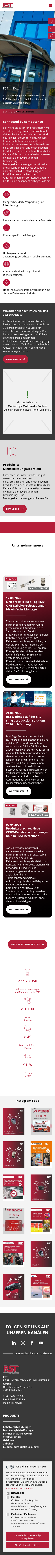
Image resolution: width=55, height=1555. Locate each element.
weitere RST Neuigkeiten (25, 944)
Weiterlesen (16, 679)
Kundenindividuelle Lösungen (21, 1447)
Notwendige (17, 1493)
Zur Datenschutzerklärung (20, 1487)
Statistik (15, 1497)
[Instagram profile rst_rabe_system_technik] (13, 1121)
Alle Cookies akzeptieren (27, 1545)
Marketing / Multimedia (23, 1514)
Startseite (9, 111)
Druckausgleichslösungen (19, 1430)
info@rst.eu (15, 1402)
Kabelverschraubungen (17, 1427)
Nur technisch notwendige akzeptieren (27, 1537)
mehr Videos (13, 359)
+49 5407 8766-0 (14, 1396)
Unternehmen (25, 111)
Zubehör (8, 1443)
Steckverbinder (12, 1437)
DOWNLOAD (12, 508)
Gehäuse (8, 1440)
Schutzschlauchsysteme (17, 1433)
